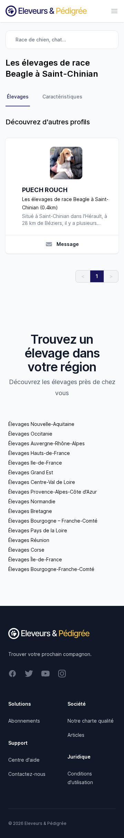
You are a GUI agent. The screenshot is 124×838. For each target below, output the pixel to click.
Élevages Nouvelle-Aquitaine (41, 424)
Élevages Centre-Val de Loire (41, 482)
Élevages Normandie (31, 501)
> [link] (111, 276)
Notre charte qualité (91, 721)
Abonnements (24, 721)
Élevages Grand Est (30, 472)
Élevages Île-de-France (35, 559)
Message (67, 244)
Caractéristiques (62, 96)
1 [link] (97, 276)
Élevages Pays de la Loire (37, 530)
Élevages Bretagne (30, 511)
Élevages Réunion (28, 540)
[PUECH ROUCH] (66, 163)
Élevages (18, 96)
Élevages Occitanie (30, 434)
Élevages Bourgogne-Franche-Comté (51, 569)
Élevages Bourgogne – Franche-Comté (52, 521)
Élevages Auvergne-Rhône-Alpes (46, 443)
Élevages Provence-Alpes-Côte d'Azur (52, 492)
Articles (76, 735)
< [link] (82, 276)
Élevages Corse (26, 550)
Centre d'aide (24, 760)
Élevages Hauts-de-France (39, 453)
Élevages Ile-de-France (35, 463)
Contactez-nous (26, 774)
